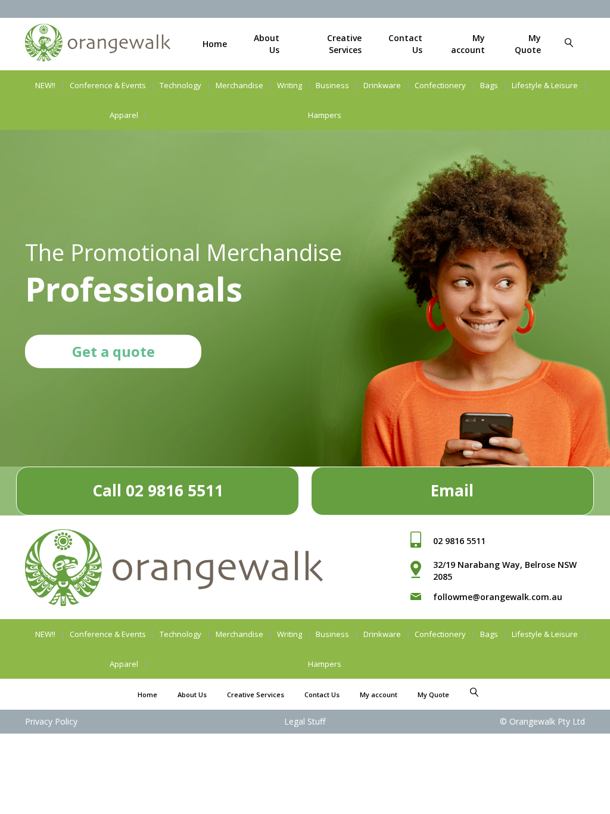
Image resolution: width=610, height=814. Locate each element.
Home (215, 43)
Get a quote (113, 351)
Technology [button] (180, 85)
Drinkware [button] (382, 85)
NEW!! (45, 85)
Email (452, 490)
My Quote (528, 43)
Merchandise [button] (239, 85)
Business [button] (332, 85)
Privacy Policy (51, 721)
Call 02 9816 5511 (157, 490)
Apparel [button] (124, 115)
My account (468, 43)
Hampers (324, 115)
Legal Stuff (304, 721)
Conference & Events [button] (108, 85)
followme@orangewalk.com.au (497, 596)
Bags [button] (489, 85)
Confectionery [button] (440, 85)
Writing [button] (289, 85)
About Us (192, 694)
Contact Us (322, 694)
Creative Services (344, 43)
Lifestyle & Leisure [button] (545, 85)
